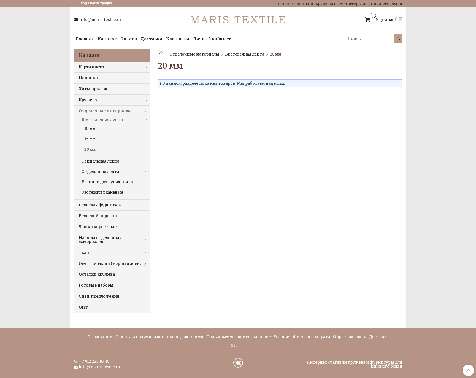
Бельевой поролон (98, 215)
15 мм (90, 138)
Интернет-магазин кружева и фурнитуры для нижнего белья (354, 364)
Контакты (177, 38)
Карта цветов (93, 66)
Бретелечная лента (244, 54)
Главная (85, 38)
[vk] (238, 363)
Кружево (88, 99)
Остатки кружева (97, 274)
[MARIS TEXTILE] (238, 18)
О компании (99, 336)
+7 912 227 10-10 (94, 361)
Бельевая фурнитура (100, 204)
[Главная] (161, 54)
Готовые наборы (96, 285)
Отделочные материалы (194, 54)
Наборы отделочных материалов (100, 239)
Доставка (151, 38)
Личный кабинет (212, 38)
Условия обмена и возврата (302, 336)
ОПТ (83, 307)
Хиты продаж (93, 88)
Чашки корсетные (98, 226)
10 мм (89, 128)
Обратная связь (349, 336)
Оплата (128, 38)
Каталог (107, 38)
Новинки (88, 77)
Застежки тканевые (102, 192)
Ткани (85, 252)
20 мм (90, 149)
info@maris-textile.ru (100, 19)
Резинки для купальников (109, 181)
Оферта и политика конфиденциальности (159, 336)
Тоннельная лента (100, 161)
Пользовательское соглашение (238, 336)
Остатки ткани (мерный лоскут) (112, 263)
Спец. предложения (99, 296)
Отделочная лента (100, 171)
